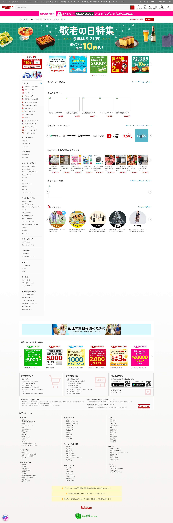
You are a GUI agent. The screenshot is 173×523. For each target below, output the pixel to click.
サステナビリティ (116, 392)
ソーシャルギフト (27, 286)
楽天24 (84, 2)
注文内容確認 (26, 393)
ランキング (12, 2)
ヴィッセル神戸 (70, 480)
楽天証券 (24, 466)
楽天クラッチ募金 (116, 390)
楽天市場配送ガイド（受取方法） (31, 387)
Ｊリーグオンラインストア (29, 443)
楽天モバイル (69, 446)
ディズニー (25, 177)
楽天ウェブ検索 (70, 453)
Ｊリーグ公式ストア (27, 192)
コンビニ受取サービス (28, 294)
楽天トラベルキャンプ (72, 423)
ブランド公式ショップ (28, 169)
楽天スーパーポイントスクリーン (119, 452)
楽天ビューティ (114, 429)
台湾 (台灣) (113, 466)
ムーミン (24, 189)
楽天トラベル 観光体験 (72, 422)
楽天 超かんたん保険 (27, 477)
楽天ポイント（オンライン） (75, 391)
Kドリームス (69, 438)
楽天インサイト (114, 457)
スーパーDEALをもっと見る (141, 82)
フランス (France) (115, 470)
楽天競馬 (68, 436)
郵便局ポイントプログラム (29, 303)
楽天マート (25, 434)
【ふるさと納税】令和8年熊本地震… (76, 195)
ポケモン (24, 186)
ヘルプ (169, 2)
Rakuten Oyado (70, 427)
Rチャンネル (69, 467)
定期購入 (24, 227)
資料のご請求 (81, 381)
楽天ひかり (69, 448)
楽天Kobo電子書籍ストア (28, 422)
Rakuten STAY (69, 425)
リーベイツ (77, 2)
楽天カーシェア (70, 429)
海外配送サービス (27, 309)
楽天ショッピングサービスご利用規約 (32, 389)
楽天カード (25, 452)
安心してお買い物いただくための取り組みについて (100, 405)
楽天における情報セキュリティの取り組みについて (100, 399)
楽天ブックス (25, 420)
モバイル (5, 2)
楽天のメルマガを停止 (37, 393)
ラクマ (70, 2)
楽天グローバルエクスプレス (29, 445)
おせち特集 (25, 157)
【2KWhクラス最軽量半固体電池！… (99, 195)
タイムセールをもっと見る (141, 207)
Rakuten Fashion (26, 175)
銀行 (51, 2)
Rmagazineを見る (144, 264)
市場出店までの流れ (72, 385)
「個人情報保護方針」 (47, 405)
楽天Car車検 (113, 436)
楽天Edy (24, 457)
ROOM (122, 2)
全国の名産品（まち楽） (28, 256)
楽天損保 (24, 472)
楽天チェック (113, 456)
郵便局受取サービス (27, 297)
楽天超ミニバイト (114, 459)
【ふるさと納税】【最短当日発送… (131, 195)
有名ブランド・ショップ (28, 166)
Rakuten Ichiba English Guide (30, 381)
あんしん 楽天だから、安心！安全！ (144, 406)
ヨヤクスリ (113, 423)
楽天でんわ (69, 450)
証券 (47, 2)
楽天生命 (24, 473)
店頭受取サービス (27, 306)
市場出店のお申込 (72, 381)
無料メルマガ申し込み (28, 385)
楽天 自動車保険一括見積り (29, 475)
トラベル (36, 2)
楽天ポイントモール (115, 450)
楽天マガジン (69, 471)
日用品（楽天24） (27, 213)
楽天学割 (24, 230)
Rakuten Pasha (114, 454)
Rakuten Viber (69, 461)
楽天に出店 (162, 2)
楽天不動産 (113, 440)
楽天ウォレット (26, 468)
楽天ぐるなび (113, 432)
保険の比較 (25, 479)
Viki (67, 469)
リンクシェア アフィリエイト (74, 457)
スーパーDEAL (21, 2)
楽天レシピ (113, 431)
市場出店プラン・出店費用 (74, 383)
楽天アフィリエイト (71, 455)
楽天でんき (113, 420)
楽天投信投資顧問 (26, 470)
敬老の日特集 (25, 154)
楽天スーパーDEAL (27, 201)
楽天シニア (113, 427)
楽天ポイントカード (115, 448)
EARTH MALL (26, 242)
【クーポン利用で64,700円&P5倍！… (142, 195)
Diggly (24, 271)
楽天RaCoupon (26, 442)
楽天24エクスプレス (93, 2)
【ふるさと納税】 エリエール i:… (87, 195)
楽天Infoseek (69, 452)
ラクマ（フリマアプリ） (28, 245)
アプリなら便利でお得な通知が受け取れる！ (123, 379)
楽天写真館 (113, 438)
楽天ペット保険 (26, 481)
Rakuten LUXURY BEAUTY (29, 172)
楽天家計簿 (113, 442)
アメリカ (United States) (116, 468)
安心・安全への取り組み (28, 383)
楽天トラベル (69, 420)
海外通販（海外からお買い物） (30, 224)
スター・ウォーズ (27, 183)
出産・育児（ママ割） (28, 283)
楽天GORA (69, 431)
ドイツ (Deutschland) (115, 472)
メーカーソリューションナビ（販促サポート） (79, 389)
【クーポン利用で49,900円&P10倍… (121, 195)
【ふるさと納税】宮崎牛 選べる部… (109, 195)
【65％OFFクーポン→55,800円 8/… (64, 195)
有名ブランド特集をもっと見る (140, 238)
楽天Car (112, 434)
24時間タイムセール (27, 204)
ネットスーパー (113, 2)
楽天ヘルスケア (114, 425)
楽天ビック (104, 2)
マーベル (24, 180)
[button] (145, 7)
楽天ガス (112, 422)
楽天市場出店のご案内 (73, 379)
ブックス (57, 2)
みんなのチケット (70, 477)
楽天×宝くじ (69, 434)
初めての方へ (25, 379)
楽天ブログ (69, 459)
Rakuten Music (70, 475)
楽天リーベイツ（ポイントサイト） (31, 207)
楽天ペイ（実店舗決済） (73, 393)
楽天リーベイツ (26, 438)
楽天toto (68, 432)
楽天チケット (69, 473)
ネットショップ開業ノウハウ (75, 387)
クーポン (24, 210)
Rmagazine (25, 253)
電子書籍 (63, 2)
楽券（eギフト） (26, 233)
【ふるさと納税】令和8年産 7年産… (53, 195)
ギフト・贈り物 (26, 280)
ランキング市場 (26, 265)
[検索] (132, 7)
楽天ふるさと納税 (27, 218)
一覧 (40, 83)
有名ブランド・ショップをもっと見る (138, 152)
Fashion (30, 2)
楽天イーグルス (70, 478)
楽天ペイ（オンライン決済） (29, 454)
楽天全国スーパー (26, 436)
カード (42, 2)
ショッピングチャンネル (28, 221)
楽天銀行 (24, 464)
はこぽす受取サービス (28, 300)
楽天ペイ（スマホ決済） (28, 456)
